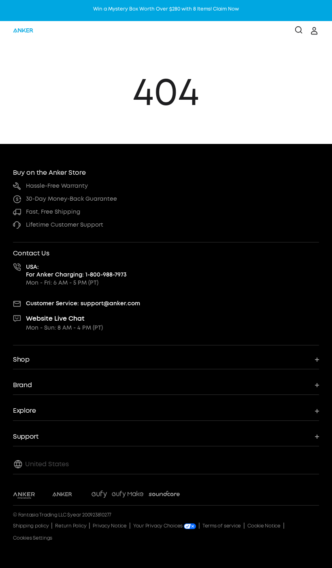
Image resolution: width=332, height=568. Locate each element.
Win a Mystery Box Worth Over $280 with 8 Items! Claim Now (166, 9)
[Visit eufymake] (127, 495)
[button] (166, 359)
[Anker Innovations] (24, 495)
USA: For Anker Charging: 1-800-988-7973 (76, 271)
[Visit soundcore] (164, 495)
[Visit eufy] (99, 495)
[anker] (23, 31)
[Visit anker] (62, 495)
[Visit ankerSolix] (82, 495)
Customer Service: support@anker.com (83, 303)
